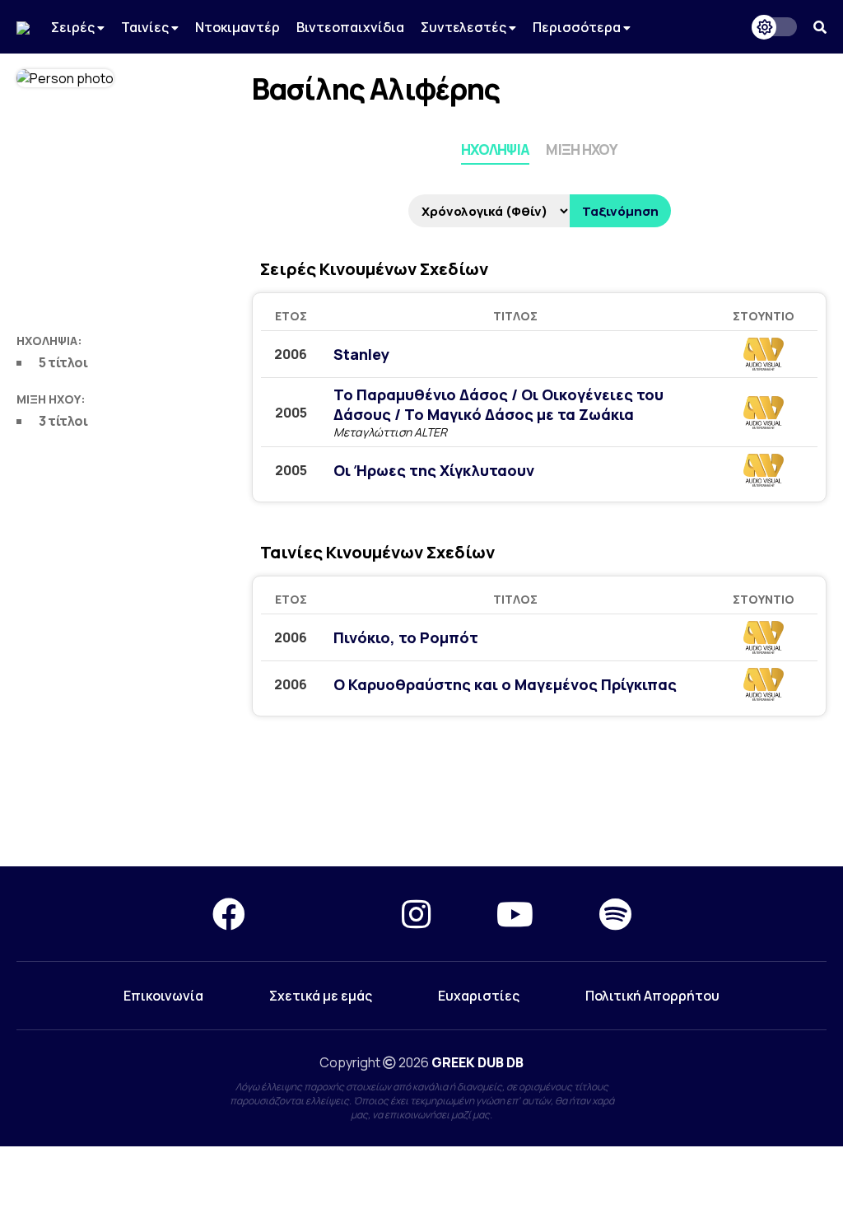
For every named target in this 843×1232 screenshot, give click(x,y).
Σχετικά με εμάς (320, 996)
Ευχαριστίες (478, 996)
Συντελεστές (465, 27)
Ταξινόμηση (620, 211)
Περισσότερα (578, 27)
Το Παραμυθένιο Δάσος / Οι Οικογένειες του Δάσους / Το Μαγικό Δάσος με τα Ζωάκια (498, 404)
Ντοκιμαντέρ (237, 27)
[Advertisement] (421, 795)
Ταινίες (146, 27)
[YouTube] (514, 913)
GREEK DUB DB (477, 1062)
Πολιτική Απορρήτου (652, 996)
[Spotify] (615, 913)
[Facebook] (228, 913)
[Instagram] (416, 913)
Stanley (361, 354)
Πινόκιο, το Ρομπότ (405, 637)
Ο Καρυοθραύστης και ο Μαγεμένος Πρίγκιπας (505, 684)
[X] (323, 913)
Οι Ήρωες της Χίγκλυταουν (433, 470)
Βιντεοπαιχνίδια (350, 27)
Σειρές (74, 27)
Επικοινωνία (163, 996)
